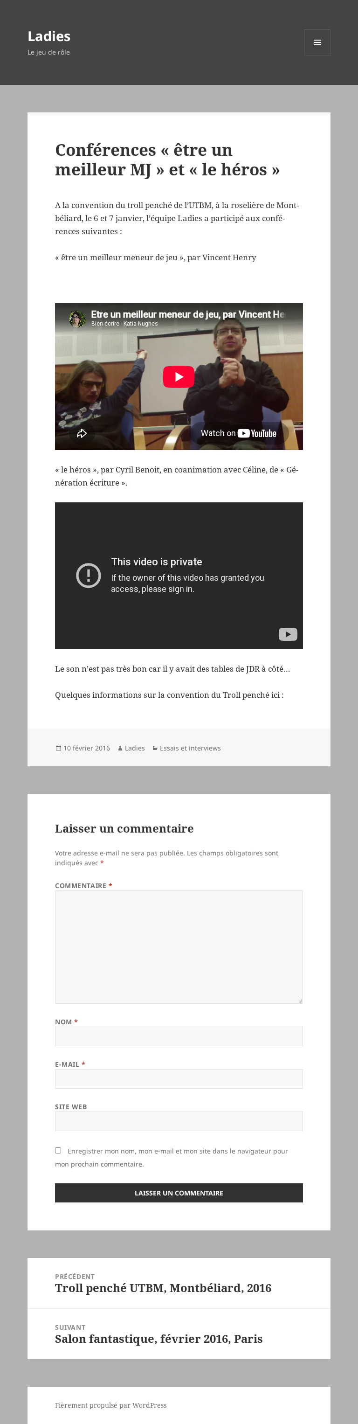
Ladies (49, 36)
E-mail (70, 1064)
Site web (71, 1106)
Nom (66, 1021)
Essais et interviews (190, 747)
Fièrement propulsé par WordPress (110, 1405)
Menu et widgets (317, 55)
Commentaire (83, 885)
